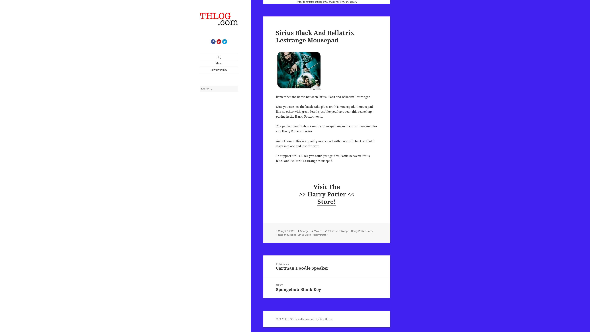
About (218, 63)
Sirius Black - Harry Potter (313, 234)
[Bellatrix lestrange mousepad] (326, 70)
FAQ (219, 57)
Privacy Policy (219, 69)
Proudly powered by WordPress (313, 319)
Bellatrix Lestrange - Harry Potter (346, 231)
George (304, 231)
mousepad (290, 234)
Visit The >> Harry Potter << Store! (326, 194)
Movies (318, 231)
